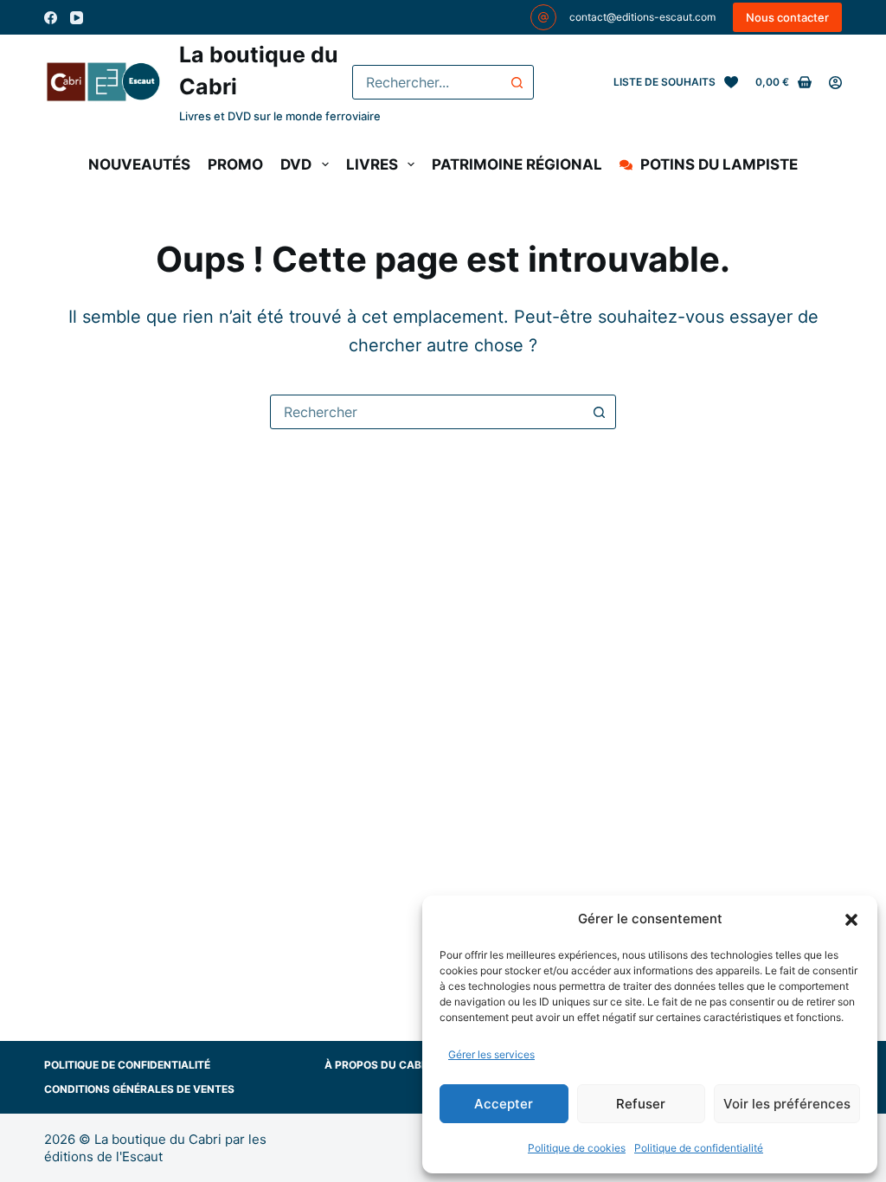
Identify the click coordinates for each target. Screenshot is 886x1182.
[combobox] (426, 82)
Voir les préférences (787, 1103)
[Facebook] (50, 17)
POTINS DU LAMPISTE (719, 164)
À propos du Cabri (377, 1064)
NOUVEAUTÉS (139, 164)
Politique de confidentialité (698, 1147)
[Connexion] (835, 82)
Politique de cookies (577, 1147)
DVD (295, 164)
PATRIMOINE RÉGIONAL (517, 164)
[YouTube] (76, 17)
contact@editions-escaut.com (642, 16)
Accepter (503, 1103)
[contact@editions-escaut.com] (543, 17)
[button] (851, 919)
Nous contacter (787, 17)
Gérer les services (491, 1054)
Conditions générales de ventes (139, 1088)
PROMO (235, 164)
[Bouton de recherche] (516, 82)
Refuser (640, 1103)
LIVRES (372, 164)
